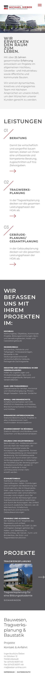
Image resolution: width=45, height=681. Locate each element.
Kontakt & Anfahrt (15, 647)
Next (40, 577)
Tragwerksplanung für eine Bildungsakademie (18, 594)
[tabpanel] (22, 23)
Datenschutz (23, 672)
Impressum (9, 672)
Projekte (9, 642)
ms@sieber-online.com (15, 667)
